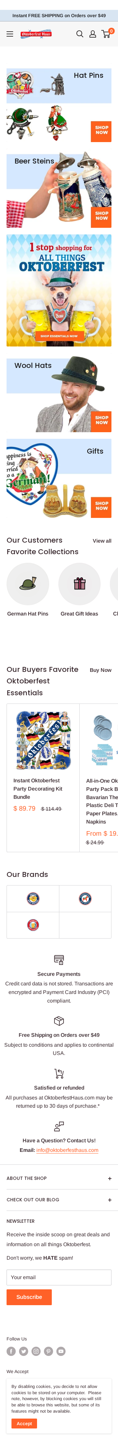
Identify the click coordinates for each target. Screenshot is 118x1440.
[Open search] (80, 34)
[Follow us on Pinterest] (48, 1351)
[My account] (92, 34)
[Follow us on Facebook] (11, 1351)
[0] (106, 34)
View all (102, 541)
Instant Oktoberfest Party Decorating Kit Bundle (37, 789)
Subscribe (29, 1297)
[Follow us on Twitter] (23, 1351)
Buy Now (100, 670)
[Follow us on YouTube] (61, 1351)
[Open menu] (10, 34)
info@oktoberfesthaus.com (67, 1150)
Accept (24, 1423)
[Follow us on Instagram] (36, 1351)
